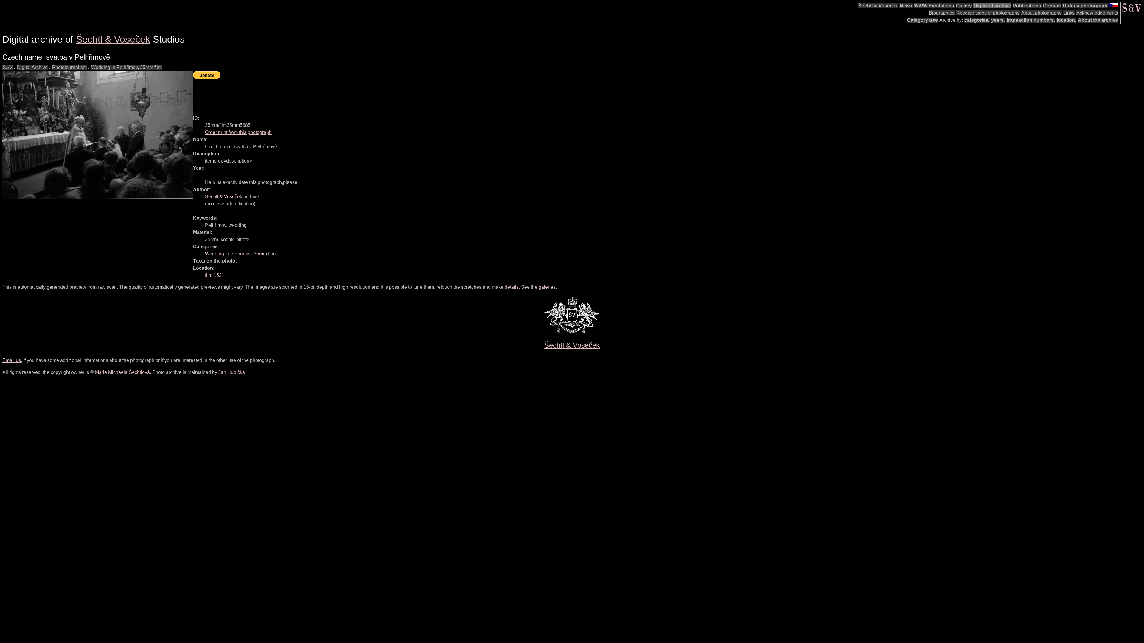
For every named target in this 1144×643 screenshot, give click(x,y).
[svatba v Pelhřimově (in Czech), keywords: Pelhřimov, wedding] (97, 135)
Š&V (8, 67)
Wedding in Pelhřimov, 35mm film (126, 67)
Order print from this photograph (238, 132)
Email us (11, 360)
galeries (547, 287)
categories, (976, 20)
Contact (1052, 5)
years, (998, 20)
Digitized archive (992, 5)
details (512, 287)
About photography (1041, 12)
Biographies (942, 12)
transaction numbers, (1031, 20)
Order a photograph (1085, 5)
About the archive (1098, 20)
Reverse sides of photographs (987, 12)
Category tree (922, 20)
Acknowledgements (1097, 12)
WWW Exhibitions (934, 5)
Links (1069, 12)
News (906, 5)
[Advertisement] (301, 94)
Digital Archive (32, 67)
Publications (1027, 5)
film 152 (213, 275)
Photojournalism (69, 67)
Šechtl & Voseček (878, 5)
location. (1066, 20)
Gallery (964, 5)
